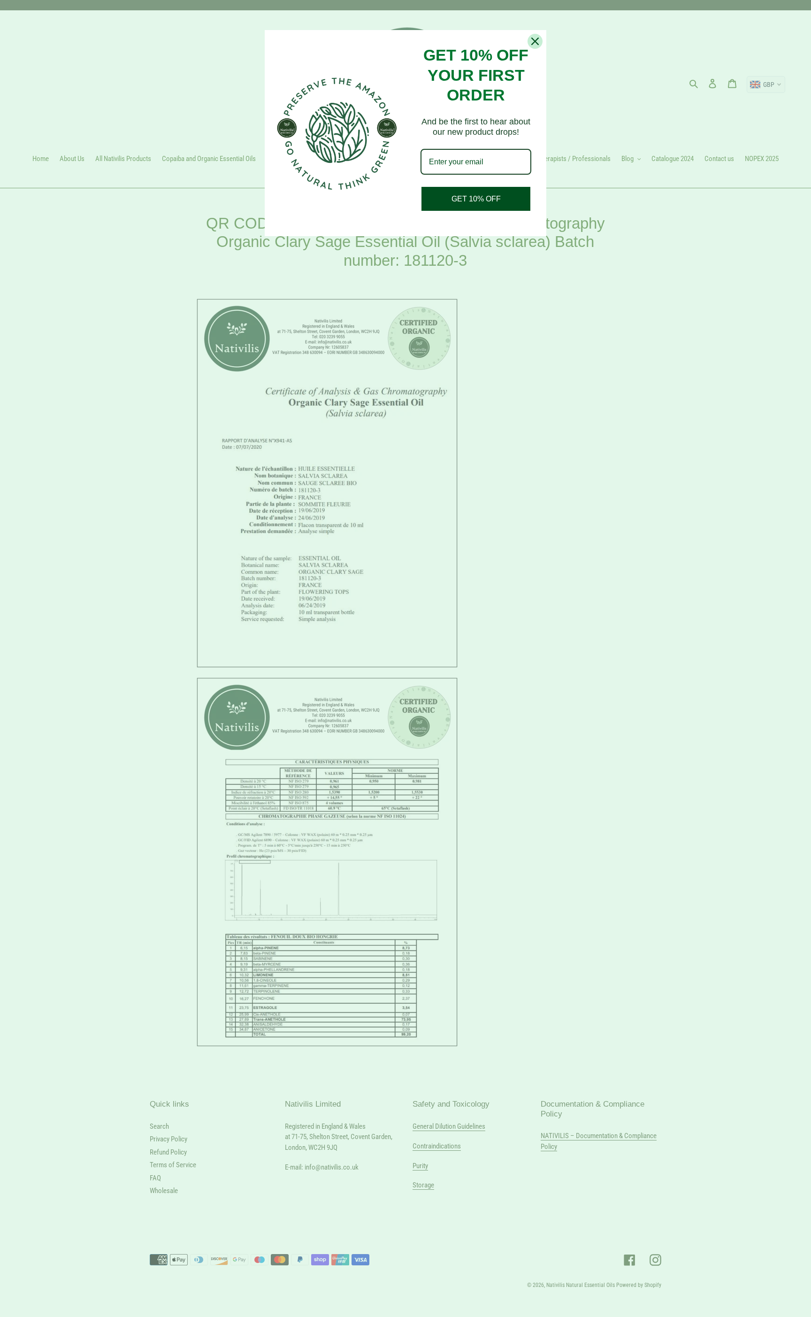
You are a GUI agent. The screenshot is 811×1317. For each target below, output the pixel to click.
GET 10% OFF (476, 199)
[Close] (535, 41)
